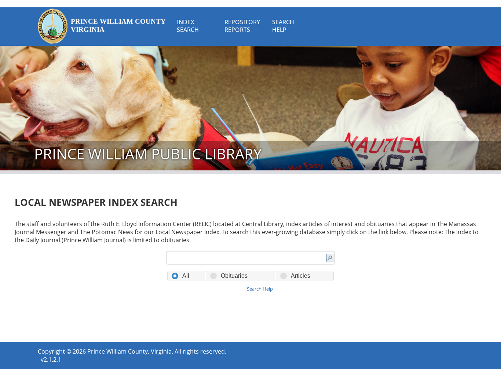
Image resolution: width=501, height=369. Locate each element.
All (185, 276)
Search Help (283, 26)
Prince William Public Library (148, 154)
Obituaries (234, 276)
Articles (300, 276)
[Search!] (329, 259)
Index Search (188, 26)
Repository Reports (242, 26)
